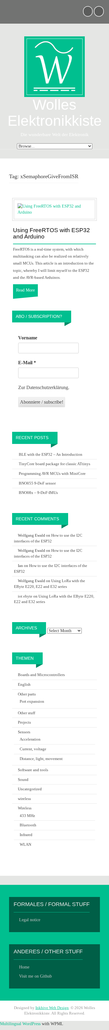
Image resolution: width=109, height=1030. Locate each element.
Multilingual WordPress (20, 1024)
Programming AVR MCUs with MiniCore (52, 473)
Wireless (24, 808)
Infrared (26, 834)
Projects (24, 722)
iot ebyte (25, 596)
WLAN (25, 844)
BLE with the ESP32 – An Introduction (50, 454)
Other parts (27, 694)
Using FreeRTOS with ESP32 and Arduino (51, 233)
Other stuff (26, 713)
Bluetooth (28, 825)
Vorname (27, 337)
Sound (23, 779)
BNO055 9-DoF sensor (37, 483)
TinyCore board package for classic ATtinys (54, 464)
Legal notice (29, 920)
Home (24, 967)
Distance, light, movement (41, 758)
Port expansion (32, 701)
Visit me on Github (35, 976)
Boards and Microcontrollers (41, 674)
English (24, 684)
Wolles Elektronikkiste (55, 113)
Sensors (24, 732)
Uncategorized (30, 789)
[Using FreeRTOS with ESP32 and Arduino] (54, 209)
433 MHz (27, 815)
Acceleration (30, 739)
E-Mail (27, 362)
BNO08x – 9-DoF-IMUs (38, 492)
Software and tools (33, 770)
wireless (24, 798)
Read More (25, 290)
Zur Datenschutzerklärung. (43, 387)
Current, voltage (33, 749)
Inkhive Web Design (52, 1007)
